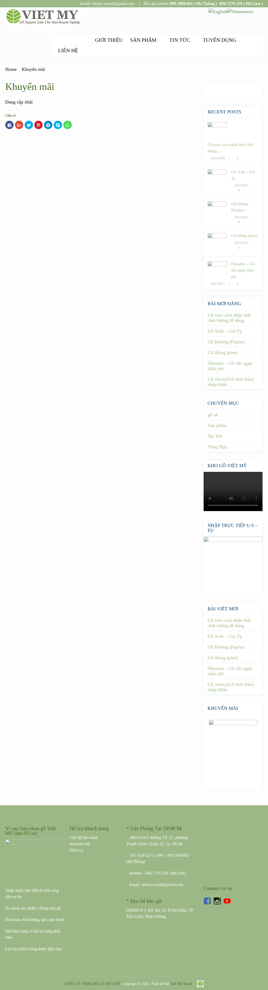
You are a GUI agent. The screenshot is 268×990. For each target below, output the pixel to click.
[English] (217, 11)
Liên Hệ (68, 50)
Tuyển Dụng (219, 40)
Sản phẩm (217, 425)
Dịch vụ (76, 850)
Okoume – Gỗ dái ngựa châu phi (242, 270)
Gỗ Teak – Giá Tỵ (225, 331)
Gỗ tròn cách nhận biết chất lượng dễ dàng (229, 317)
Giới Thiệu (109, 40)
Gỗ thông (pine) (244, 236)
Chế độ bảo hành (84, 837)
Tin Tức (179, 40)
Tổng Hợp (217, 446)
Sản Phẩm (143, 40)
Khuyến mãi (80, 844)
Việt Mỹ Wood (181, 984)
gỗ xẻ (213, 414)
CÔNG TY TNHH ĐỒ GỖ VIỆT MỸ (92, 984)
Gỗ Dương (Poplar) (226, 341)
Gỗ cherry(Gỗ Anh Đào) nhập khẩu (231, 382)
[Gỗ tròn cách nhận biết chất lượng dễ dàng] (217, 125)
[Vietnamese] (240, 11)
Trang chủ (73, 40)
